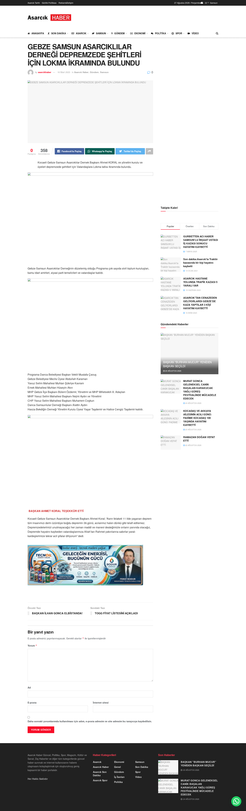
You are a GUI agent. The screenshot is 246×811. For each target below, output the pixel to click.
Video (195, 33)
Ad (29, 687)
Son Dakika (58, 33)
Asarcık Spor (100, 780)
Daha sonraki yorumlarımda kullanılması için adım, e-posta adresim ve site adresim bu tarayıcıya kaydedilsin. (90, 721)
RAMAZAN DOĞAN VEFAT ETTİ (199, 438)
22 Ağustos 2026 (193, 445)
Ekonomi (139, 33)
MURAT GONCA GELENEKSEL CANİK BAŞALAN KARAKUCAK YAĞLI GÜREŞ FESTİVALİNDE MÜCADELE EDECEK (199, 389)
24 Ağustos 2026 (193, 403)
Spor (179, 33)
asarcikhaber (44, 72)
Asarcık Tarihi (34, 2)
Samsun (101, 33)
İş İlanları (119, 777)
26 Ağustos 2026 (173, 370)
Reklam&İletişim (66, 2)
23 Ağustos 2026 (193, 429)
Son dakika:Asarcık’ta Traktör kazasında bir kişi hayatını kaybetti (200, 262)
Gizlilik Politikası (49, 2)
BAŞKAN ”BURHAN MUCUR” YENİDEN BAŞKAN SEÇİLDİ (187, 364)
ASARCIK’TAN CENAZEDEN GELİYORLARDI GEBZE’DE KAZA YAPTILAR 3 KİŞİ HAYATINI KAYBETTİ (200, 303)
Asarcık (81, 33)
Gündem (119, 33)
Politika (160, 33)
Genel (117, 767)
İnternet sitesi (101, 702)
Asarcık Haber (81, 72)
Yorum (32, 645)
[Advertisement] (157, 16)
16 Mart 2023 (63, 72)
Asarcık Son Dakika (100, 773)
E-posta (32, 702)
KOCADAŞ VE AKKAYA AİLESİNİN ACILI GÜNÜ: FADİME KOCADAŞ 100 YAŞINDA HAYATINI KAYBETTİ (197, 418)
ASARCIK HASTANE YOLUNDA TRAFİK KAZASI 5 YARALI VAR (200, 282)
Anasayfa (37, 33)
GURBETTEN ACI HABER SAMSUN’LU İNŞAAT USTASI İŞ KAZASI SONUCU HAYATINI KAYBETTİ (200, 242)
